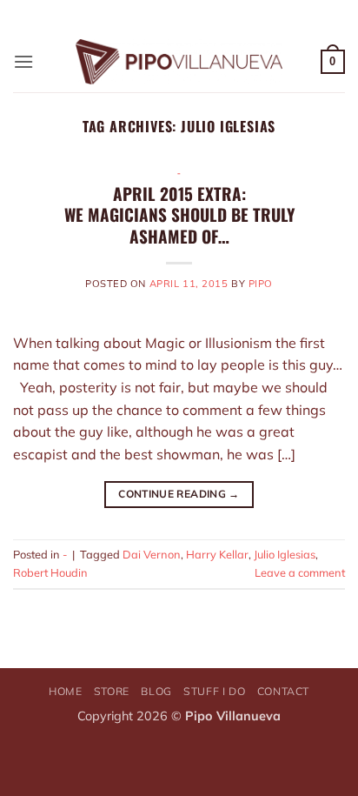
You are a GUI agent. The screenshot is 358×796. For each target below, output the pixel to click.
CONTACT (283, 691)
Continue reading (179, 493)
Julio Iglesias (284, 554)
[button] (23, 61)
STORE (111, 691)
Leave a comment (300, 572)
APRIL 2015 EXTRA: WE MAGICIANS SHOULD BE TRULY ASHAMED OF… (179, 215)
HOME (65, 691)
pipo (261, 284)
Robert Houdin (50, 572)
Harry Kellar (217, 554)
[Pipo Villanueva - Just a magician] (179, 61)
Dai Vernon (152, 554)
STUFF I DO (214, 691)
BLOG (156, 691)
